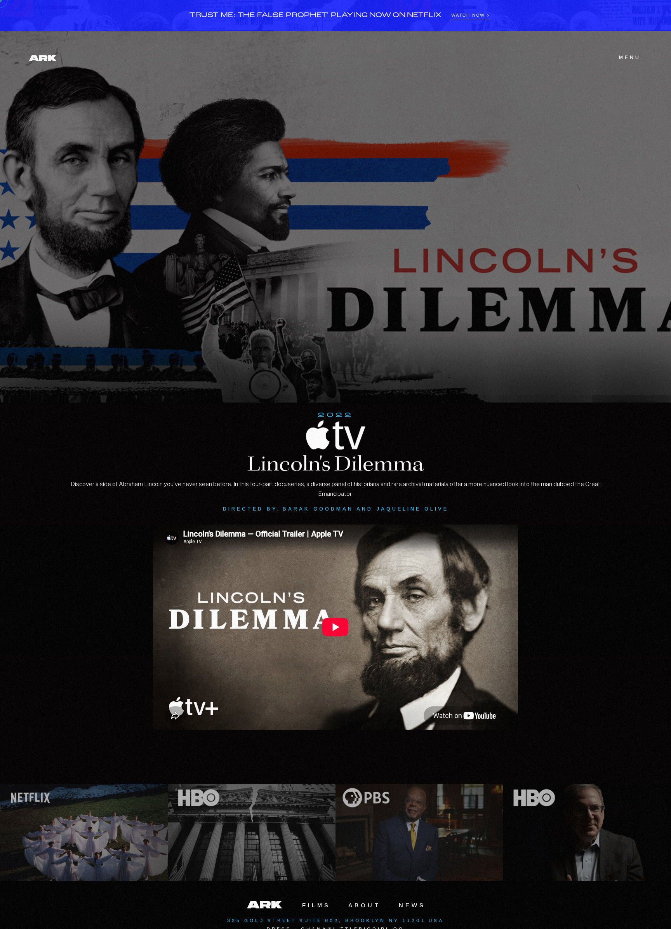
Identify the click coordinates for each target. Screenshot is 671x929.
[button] (625, 57)
